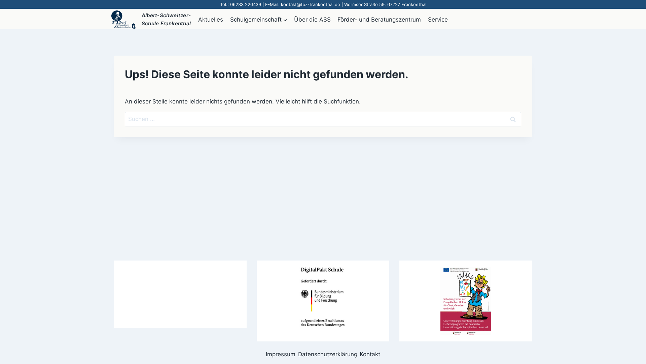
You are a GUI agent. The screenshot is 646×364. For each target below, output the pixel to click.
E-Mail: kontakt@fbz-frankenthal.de (302, 4)
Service (438, 19)
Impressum (280, 354)
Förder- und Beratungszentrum (379, 19)
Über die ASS (312, 19)
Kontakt (370, 354)
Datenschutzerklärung (327, 354)
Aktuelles (210, 19)
